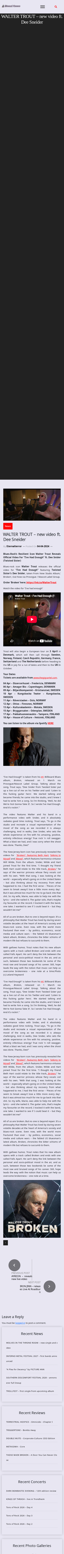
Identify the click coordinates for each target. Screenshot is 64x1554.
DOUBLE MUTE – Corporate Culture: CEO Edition (30, 1438)
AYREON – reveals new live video (21, 1278)
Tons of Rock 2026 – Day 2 (19, 1524)
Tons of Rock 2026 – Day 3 (19, 1515)
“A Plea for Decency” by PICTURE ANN (25, 1369)
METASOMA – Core (15, 1446)
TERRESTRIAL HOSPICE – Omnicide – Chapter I (29, 1422)
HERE (51, 723)
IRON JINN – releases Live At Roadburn (30, 1289)
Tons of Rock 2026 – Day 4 (19, 1507)
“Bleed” (19, 858)
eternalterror (14, 546)
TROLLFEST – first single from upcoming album (30, 1391)
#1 (42, 776)
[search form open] (56, 7)
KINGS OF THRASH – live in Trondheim (25, 1499)
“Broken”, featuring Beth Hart (32, 855)
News (8, 526)
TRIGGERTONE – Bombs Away (21, 1430)
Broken (51, 868)
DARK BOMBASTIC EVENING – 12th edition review (31, 1491)
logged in (20, 1322)
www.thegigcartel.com (45, 677)
